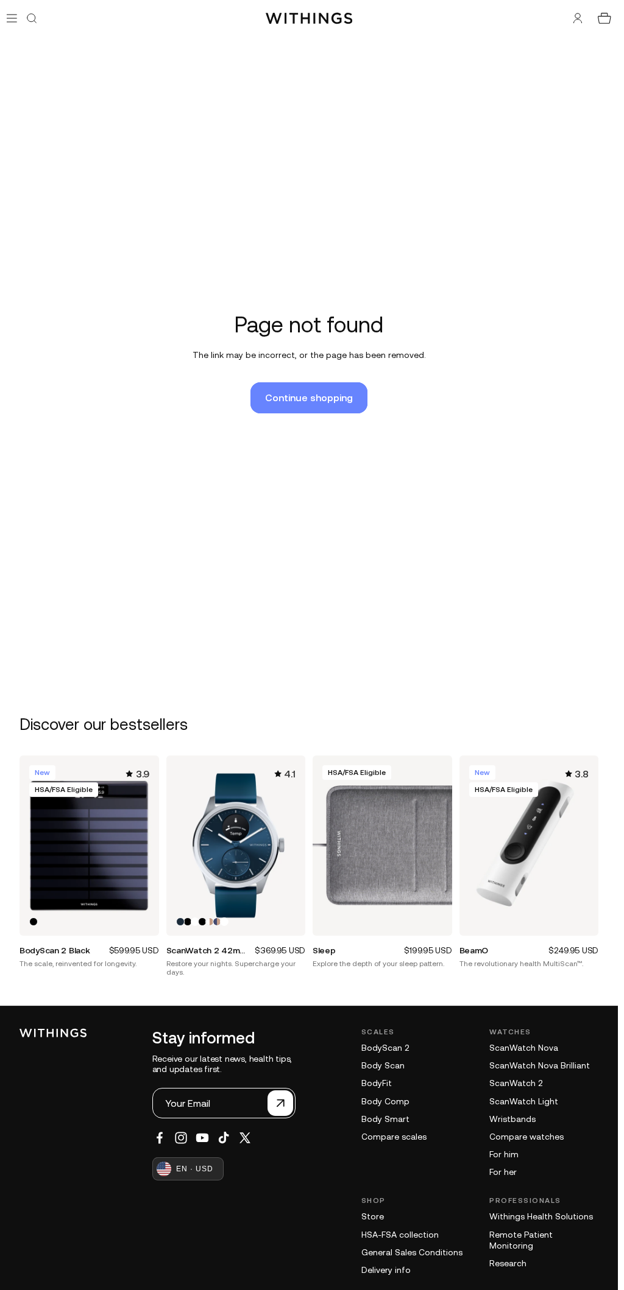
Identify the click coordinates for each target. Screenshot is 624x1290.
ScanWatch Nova (523, 1048)
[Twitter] (245, 1138)
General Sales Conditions (412, 1252)
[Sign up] (280, 1103)
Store (372, 1216)
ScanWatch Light (523, 1101)
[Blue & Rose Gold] (217, 921)
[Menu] (12, 18)
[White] (195, 921)
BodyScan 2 (385, 1048)
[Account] (577, 18)
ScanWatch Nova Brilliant (539, 1065)
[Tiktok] (223, 1138)
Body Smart (385, 1119)
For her (503, 1172)
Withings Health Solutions (541, 1216)
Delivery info (386, 1270)
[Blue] (180, 921)
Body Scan (383, 1065)
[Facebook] (159, 1138)
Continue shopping (309, 397)
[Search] (31, 18)
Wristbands (512, 1119)
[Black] (33, 921)
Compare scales (394, 1136)
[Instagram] (181, 1138)
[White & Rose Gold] (209, 921)
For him (504, 1154)
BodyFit (376, 1083)
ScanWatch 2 (515, 1083)
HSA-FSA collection (400, 1234)
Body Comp (385, 1101)
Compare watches (526, 1136)
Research (507, 1263)
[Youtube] (202, 1138)
